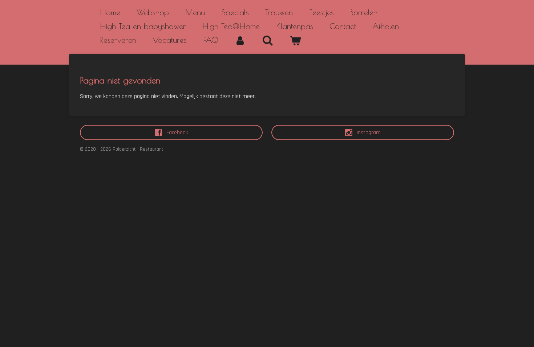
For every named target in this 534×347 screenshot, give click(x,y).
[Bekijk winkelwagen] (295, 40)
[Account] (240, 40)
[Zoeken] (268, 40)
